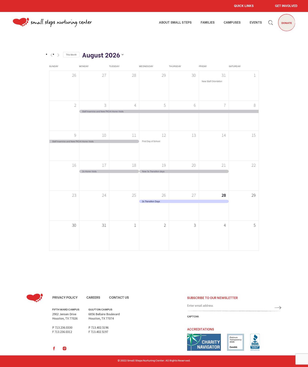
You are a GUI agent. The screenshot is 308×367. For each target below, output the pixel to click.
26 (164, 195)
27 (194, 195)
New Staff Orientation (212, 81)
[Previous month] (51, 55)
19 (164, 165)
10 (104, 135)
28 (224, 195)
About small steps (175, 22)
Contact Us (119, 297)
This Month (71, 54)
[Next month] (58, 55)
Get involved (286, 5)
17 (104, 165)
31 (224, 75)
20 (194, 165)
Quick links (244, 5)
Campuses (232, 22)
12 (164, 135)
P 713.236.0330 (62, 327)
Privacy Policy (65, 297)
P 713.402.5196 (98, 327)
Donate (286, 23)
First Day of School (151, 141)
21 (224, 165)
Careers (93, 297)
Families (208, 22)
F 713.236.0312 (62, 332)
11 (134, 135)
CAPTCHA (193, 316)
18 (134, 165)
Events (256, 22)
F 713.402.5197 (98, 332)
